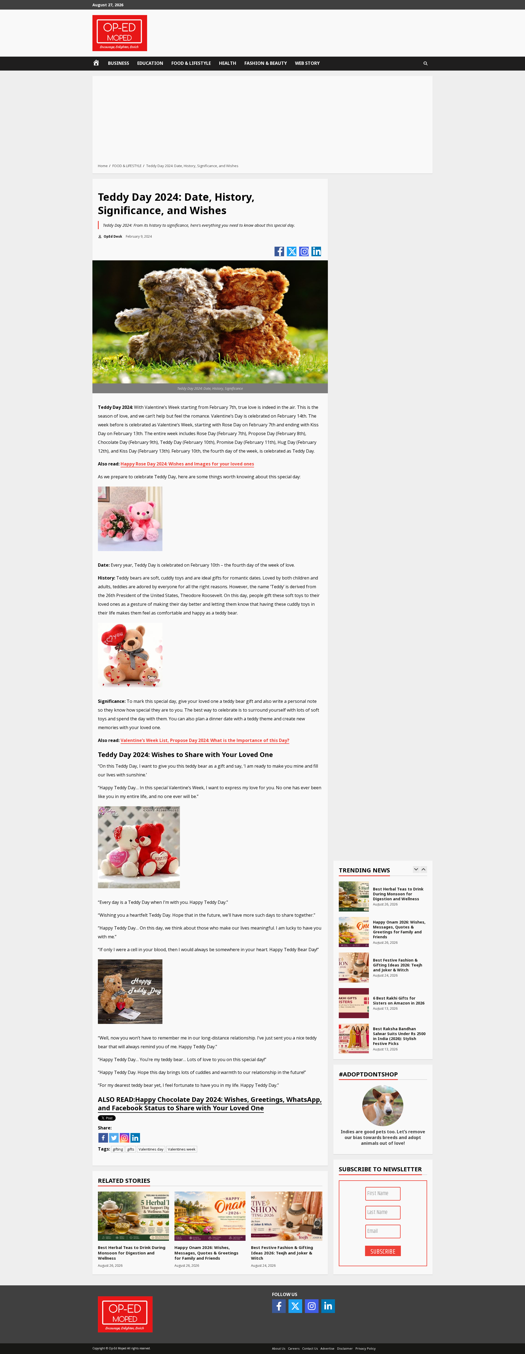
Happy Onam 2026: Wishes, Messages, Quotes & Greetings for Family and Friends (210, 1216)
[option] (383, 899)
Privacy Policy (365, 1348)
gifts (130, 1149)
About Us (278, 1348)
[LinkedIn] (316, 251)
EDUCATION (150, 63)
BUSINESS (118, 63)
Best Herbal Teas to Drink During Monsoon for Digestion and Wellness (133, 1216)
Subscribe (383, 1251)
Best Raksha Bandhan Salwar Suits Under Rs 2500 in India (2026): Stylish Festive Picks (354, 1003)
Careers (293, 1348)
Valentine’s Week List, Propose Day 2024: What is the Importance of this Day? (205, 740)
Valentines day (151, 1149)
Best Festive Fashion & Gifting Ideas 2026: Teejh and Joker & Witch (286, 1216)
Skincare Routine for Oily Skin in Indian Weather (354, 1039)
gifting (118, 1149)
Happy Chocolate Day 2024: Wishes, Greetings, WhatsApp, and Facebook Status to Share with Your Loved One (210, 1103)
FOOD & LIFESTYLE (191, 63)
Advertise (327, 1348)
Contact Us (310, 1348)
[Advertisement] (262, 121)
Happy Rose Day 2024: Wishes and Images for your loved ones (187, 464)
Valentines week (182, 1149)
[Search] (425, 63)
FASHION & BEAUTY (265, 63)
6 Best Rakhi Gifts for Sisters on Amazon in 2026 (354, 968)
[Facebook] (279, 251)
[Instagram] (304, 251)
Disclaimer (345, 1348)
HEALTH (227, 63)
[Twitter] (291, 251)
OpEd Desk (112, 236)
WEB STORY (307, 63)
